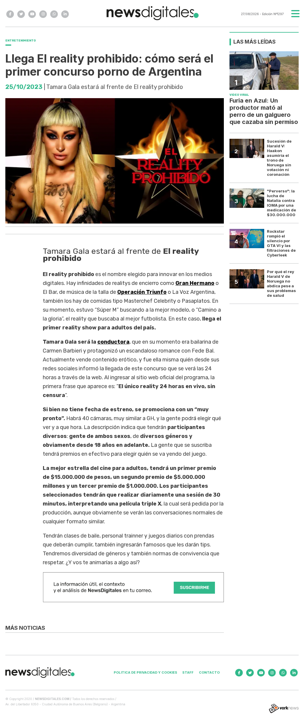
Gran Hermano (194, 283)
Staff (188, 672)
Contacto (209, 672)
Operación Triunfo (142, 292)
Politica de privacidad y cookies (145, 672)
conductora (113, 342)
